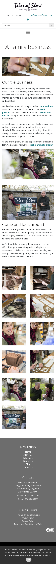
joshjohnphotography (41, 144)
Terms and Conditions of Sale (28, 524)
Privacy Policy (28, 518)
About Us (28, 454)
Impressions (46, 106)
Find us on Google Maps (28, 515)
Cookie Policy (28, 521)
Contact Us (28, 467)
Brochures (28, 461)
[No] (52, 555)
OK (28, 560)
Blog (28, 464)
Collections (28, 458)
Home (28, 451)
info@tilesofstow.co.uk (42, 15)
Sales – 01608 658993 (28, 499)
